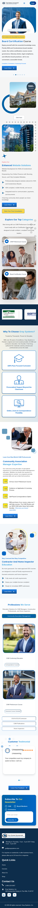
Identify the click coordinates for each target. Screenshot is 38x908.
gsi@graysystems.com (12, 848)
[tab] (19, 616)
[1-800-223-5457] (3, 885)
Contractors (12, 809)
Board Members (22, 806)
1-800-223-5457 (10, 885)
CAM (9, 806)
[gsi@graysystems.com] (3, 848)
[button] (13, 74)
